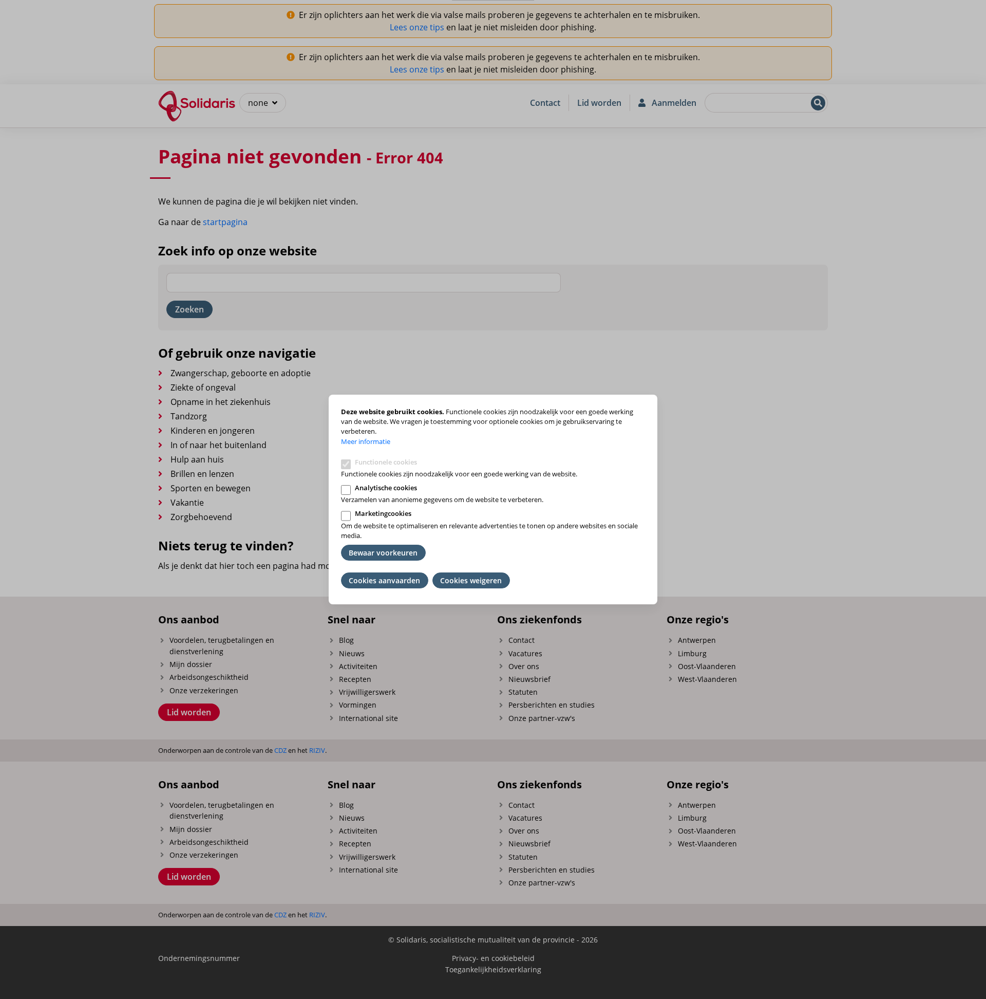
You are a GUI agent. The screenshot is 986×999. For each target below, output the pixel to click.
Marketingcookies (383, 513)
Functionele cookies (386, 462)
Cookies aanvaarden (384, 580)
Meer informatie (365, 441)
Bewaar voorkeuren (383, 553)
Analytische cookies (386, 487)
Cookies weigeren (471, 580)
